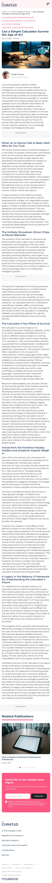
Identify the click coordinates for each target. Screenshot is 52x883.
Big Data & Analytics (10, 840)
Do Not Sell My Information (12, 871)
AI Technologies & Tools (20, 12)
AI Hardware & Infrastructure (18, 17)
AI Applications (8, 850)
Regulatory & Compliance (12, 835)
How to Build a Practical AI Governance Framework (21, 758)
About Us (5, 864)
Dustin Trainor (17, 74)
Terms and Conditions (23, 868)
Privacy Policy (7, 868)
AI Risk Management (12, 21)
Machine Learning (12, 24)
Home (4, 12)
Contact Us (16, 864)
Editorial (5, 855)
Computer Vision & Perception (15, 845)
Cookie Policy (28, 864)
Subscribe (39, 796)
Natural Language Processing (18, 27)
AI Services (30, 21)
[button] (17, 767)
